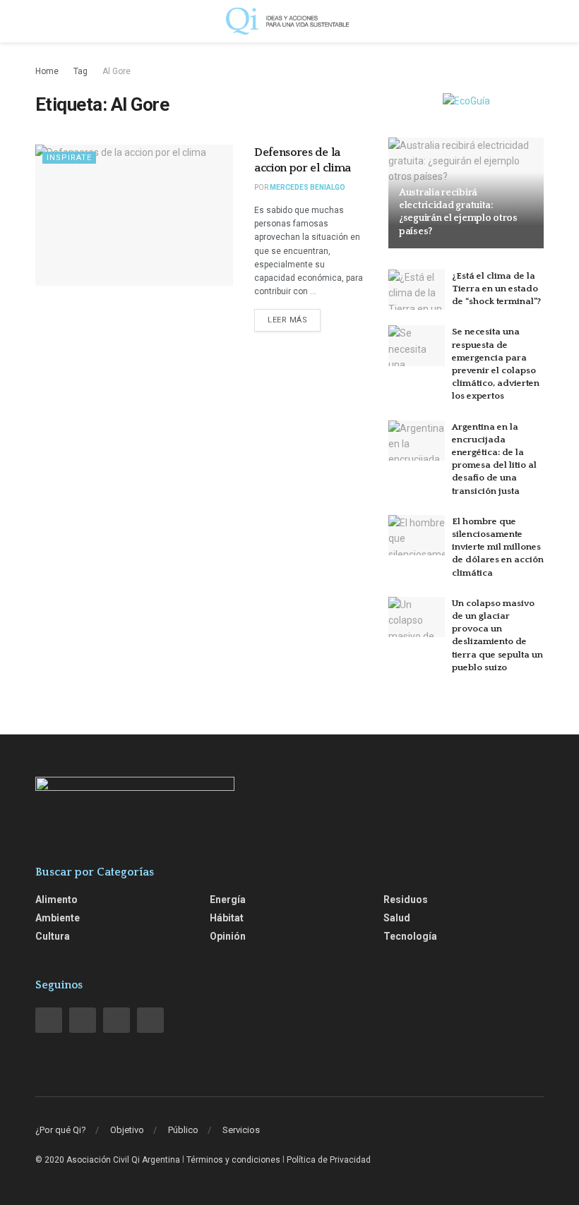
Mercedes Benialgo (307, 187)
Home (47, 71)
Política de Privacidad (329, 1160)
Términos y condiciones (233, 1160)
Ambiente (57, 918)
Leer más (287, 320)
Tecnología (410, 936)
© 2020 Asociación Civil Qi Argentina (107, 1160)
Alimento (56, 899)
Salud (396, 918)
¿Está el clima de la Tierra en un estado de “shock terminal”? (496, 288)
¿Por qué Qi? (60, 1130)
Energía (228, 899)
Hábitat (227, 918)
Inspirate (69, 157)
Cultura (52, 936)
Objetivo (127, 1130)
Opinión (228, 936)
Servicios (241, 1130)
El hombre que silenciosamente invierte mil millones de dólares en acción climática (498, 547)
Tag (80, 71)
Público (183, 1130)
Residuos (405, 899)
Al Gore (116, 71)
